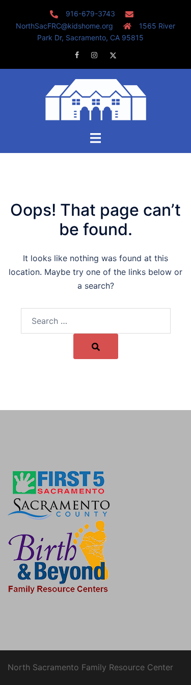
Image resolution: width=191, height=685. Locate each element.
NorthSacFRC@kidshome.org (64, 25)
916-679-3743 (90, 13)
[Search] (95, 346)
